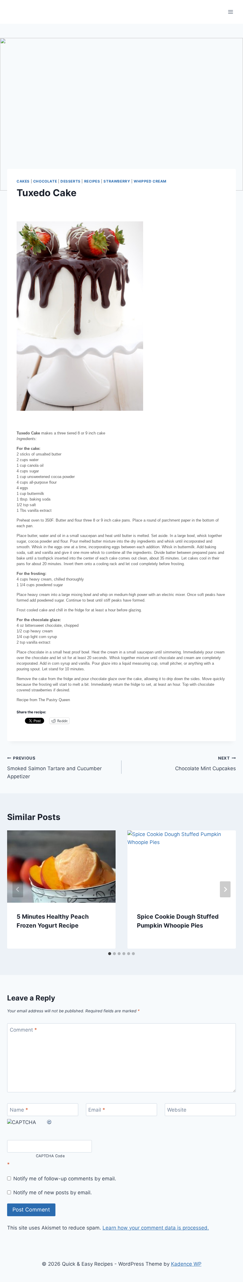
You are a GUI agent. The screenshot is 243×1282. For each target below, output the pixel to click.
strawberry (116, 181)
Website (176, 1110)
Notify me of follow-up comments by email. (64, 1179)
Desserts (70, 181)
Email (96, 1110)
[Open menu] (230, 11)
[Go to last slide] (17, 889)
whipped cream (150, 181)
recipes (92, 181)
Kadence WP (186, 1264)
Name (19, 1110)
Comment (23, 1030)
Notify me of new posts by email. (52, 1192)
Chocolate (45, 181)
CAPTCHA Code (50, 1156)
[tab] (109, 953)
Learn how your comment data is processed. (156, 1228)
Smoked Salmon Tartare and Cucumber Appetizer (54, 767)
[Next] (225, 889)
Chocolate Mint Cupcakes (205, 763)
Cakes (23, 181)
